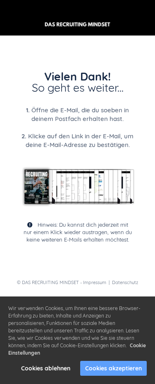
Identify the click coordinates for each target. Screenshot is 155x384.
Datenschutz (125, 282)
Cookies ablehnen (45, 368)
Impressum (94, 282)
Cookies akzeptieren (113, 368)
